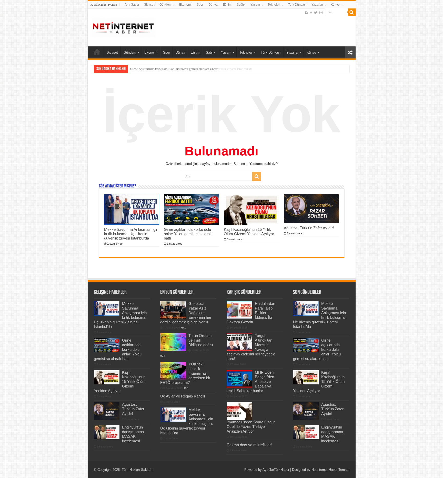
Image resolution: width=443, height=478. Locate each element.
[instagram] (321, 12)
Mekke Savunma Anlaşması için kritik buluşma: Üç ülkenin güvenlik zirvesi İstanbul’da (131, 233)
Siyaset (149, 4)
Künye (335, 4)
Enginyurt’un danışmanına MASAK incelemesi (133, 434)
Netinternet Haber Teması (330, 470)
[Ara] (352, 12)
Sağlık (241, 4)
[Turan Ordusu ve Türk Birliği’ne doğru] (173, 342)
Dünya (213, 4)
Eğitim (227, 4)
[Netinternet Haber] (124, 27)
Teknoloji (274, 4)
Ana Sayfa (132, 4)
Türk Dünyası (297, 4)
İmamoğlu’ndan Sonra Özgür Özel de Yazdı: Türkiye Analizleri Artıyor (251, 426)
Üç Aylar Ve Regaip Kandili (182, 396)
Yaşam (255, 4)
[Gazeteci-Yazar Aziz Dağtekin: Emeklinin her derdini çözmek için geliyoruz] (173, 310)
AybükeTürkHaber (276, 470)
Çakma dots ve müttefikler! (249, 445)
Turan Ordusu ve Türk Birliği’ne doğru (200, 340)
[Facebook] (311, 12)
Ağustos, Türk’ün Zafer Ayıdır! (309, 228)
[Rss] (306, 12)
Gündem (165, 4)
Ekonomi (185, 4)
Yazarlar (317, 4)
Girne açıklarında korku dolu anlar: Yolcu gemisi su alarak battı (174, 69)
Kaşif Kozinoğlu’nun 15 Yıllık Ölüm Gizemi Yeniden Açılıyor (249, 231)
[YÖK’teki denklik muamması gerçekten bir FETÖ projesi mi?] (173, 370)
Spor (200, 4)
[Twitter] (316, 12)
